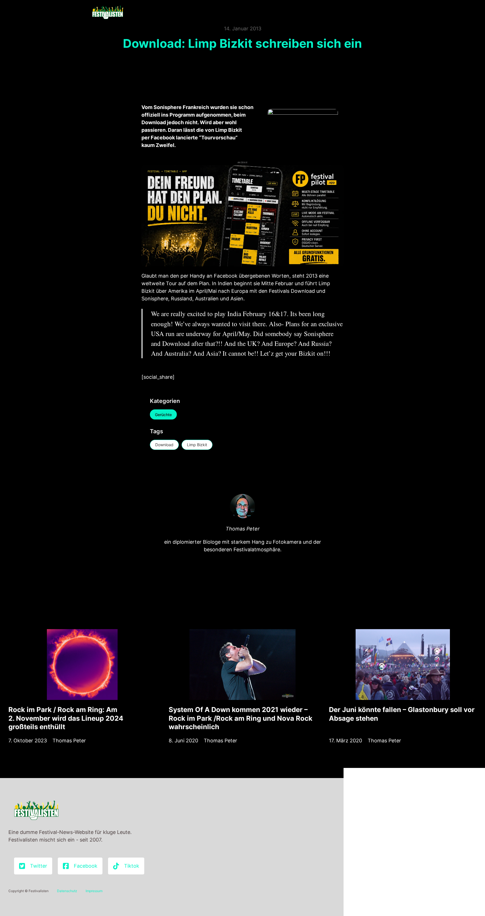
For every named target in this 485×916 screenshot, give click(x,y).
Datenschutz (67, 891)
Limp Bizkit (197, 444)
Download (164, 444)
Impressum (94, 891)
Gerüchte (163, 414)
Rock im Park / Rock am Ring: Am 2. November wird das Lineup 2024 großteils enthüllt (65, 718)
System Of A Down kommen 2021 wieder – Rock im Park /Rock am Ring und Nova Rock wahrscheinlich (240, 718)
